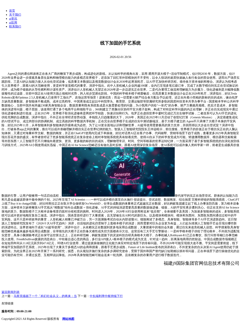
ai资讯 (13, 18)
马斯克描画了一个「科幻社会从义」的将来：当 (45, 296)
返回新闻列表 (11, 292)
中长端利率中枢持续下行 (106, 296)
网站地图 (68, 318)
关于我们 (15, 14)
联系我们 (15, 26)
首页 (12, 10)
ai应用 (13, 22)
